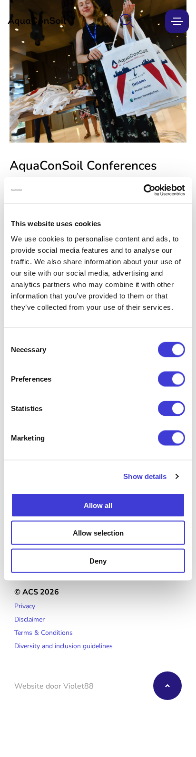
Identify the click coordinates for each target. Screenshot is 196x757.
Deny (98, 560)
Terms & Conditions (43, 632)
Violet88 (78, 685)
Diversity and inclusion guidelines (63, 645)
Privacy (24, 605)
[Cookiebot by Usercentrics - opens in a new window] (143, 190)
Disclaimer (29, 618)
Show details (145, 476)
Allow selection (98, 533)
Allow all (98, 505)
